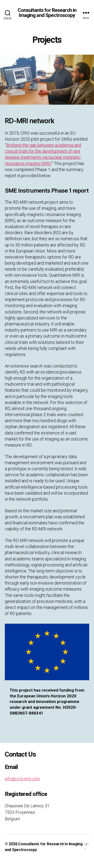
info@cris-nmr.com (22, 778)
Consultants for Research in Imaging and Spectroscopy (47, 13)
